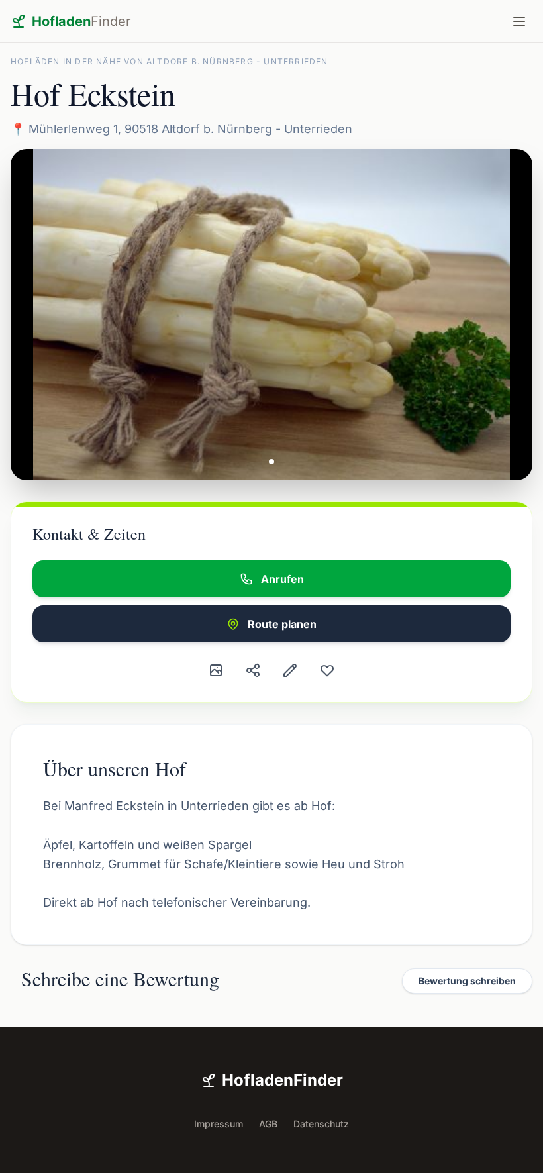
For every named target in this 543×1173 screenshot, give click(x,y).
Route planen (282, 624)
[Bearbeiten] (290, 670)
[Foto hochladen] (216, 670)
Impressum (218, 1123)
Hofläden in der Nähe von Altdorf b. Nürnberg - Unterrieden (169, 61)
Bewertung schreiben (467, 980)
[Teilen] (253, 670)
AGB (268, 1123)
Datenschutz (321, 1123)
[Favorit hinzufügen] (327, 670)
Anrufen (282, 579)
